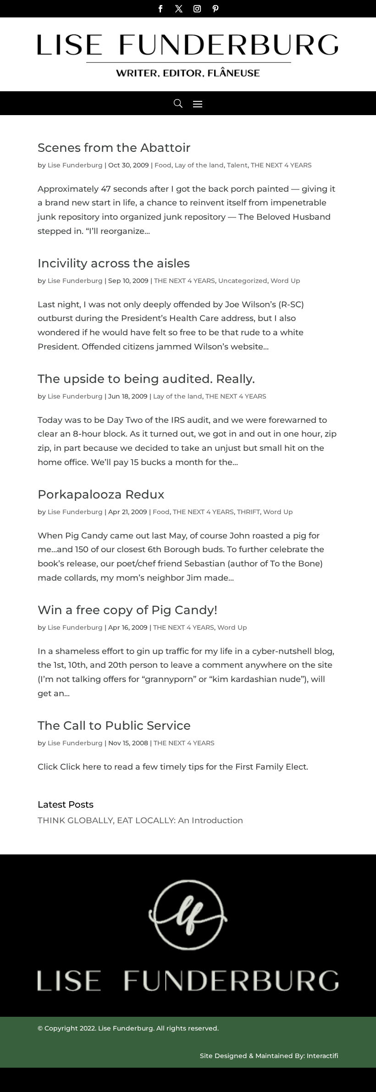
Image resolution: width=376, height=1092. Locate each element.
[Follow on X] (178, 8)
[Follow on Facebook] (160, 8)
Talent (237, 165)
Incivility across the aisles (114, 263)
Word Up (285, 281)
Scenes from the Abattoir (114, 147)
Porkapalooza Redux (101, 494)
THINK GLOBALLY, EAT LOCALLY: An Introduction (140, 820)
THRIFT (248, 512)
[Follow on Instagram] (197, 8)
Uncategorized (242, 281)
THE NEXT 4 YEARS (281, 165)
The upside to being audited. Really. (146, 378)
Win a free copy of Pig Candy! (127, 610)
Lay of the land (199, 165)
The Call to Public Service (114, 725)
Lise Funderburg (75, 165)
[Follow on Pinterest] (215, 8)
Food (163, 165)
